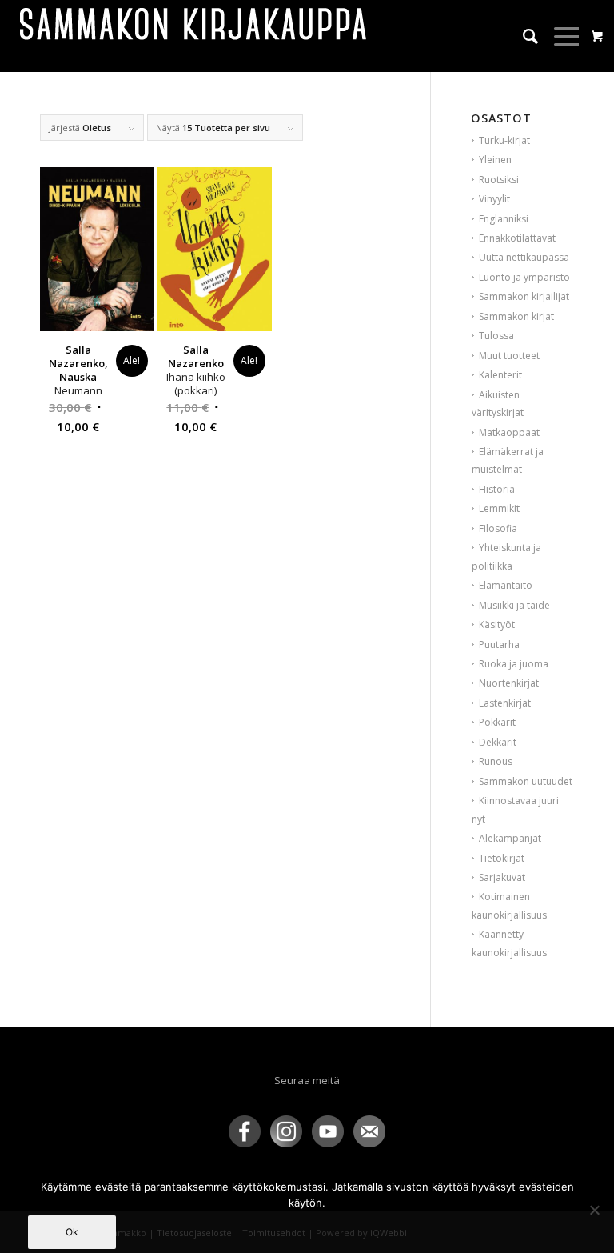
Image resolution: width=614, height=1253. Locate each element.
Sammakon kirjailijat (524, 296)
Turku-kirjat (504, 140)
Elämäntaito (505, 585)
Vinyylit (494, 199)
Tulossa (496, 335)
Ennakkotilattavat (517, 238)
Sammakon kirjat (516, 316)
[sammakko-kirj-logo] (194, 36)
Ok (72, 1232)
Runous (495, 761)
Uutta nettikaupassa (524, 257)
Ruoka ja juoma (513, 664)
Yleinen (495, 159)
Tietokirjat (501, 858)
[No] (594, 1210)
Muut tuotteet (509, 355)
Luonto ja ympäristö (524, 277)
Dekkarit (497, 742)
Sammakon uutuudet (525, 781)
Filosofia (498, 528)
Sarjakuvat (502, 877)
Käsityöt (497, 624)
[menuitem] (522, 36)
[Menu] (560, 36)
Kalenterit (500, 375)
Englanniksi (503, 219)
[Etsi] (522, 36)
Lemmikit (499, 508)
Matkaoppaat (509, 432)
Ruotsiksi (499, 179)
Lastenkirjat (505, 703)
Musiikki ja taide (514, 605)
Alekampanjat (510, 838)
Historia (497, 489)
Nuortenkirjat (509, 683)
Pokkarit (497, 722)
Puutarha (499, 644)
